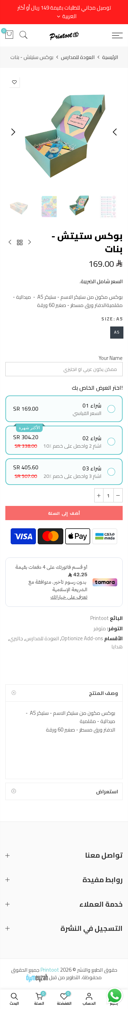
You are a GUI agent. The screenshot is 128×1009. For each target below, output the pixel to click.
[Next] (12, 132)
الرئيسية (110, 57)
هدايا (117, 646)
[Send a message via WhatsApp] (114, 995)
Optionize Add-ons (82, 638)
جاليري (16, 638)
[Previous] (115, 132)
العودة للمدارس (78, 57)
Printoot (99, 618)
